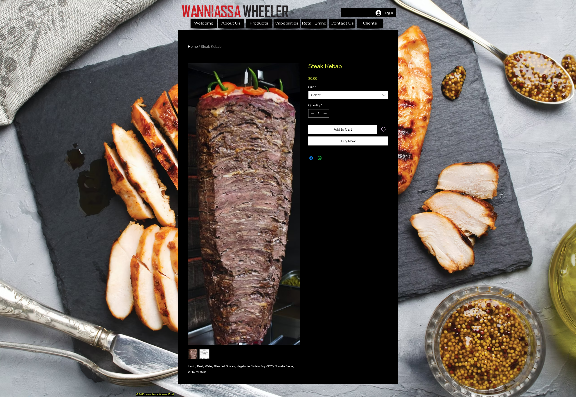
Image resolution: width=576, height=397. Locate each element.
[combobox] (348, 95)
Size (312, 87)
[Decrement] (312, 113)
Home (193, 46)
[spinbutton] (319, 113)
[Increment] (325, 113)
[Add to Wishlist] (383, 129)
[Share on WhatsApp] (319, 158)
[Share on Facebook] (311, 158)
